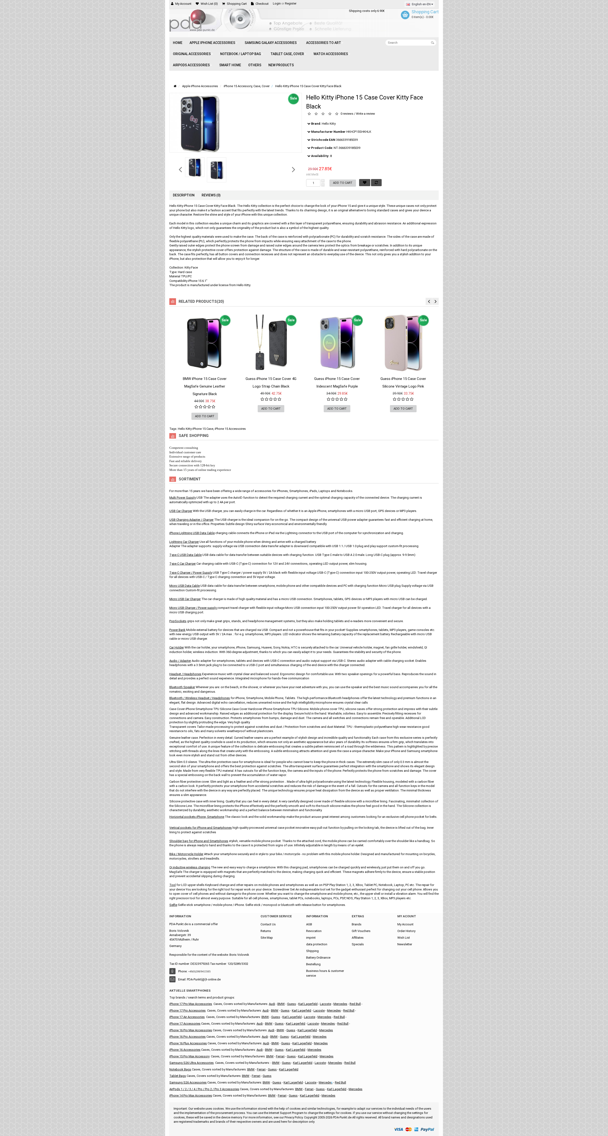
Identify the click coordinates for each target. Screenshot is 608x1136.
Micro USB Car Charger (185, 599)
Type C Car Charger (182, 563)
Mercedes (340, 1004)
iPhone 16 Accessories (184, 1049)
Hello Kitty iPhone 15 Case (195, 429)
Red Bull (355, 1004)
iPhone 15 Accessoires (230, 429)
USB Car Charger (180, 511)
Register (290, 3)
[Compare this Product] (232, 384)
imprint (311, 937)
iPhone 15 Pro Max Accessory (189, 1056)
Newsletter (404, 944)
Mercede (325, 1082)
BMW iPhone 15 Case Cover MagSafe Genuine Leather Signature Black (205, 386)
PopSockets (177, 621)
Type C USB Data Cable (185, 555)
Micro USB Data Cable (184, 585)
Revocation (314, 931)
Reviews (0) (211, 195)
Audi (272, 1004)
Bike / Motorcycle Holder (186, 854)
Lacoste (325, 1004)
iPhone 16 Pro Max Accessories (190, 1030)
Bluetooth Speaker (182, 687)
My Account (405, 924)
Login (277, 3)
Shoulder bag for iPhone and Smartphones (198, 841)
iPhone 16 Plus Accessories (188, 1043)
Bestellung (313, 964)
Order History (406, 931)
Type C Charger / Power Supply (190, 572)
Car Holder (176, 647)
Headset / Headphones (185, 674)
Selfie (173, 905)
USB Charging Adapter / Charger (191, 519)
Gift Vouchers (361, 931)
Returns (266, 931)
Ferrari (280, 1056)
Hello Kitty (329, 123)
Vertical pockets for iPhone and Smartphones (200, 827)
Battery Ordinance (318, 957)
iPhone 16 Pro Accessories (187, 1036)
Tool (172, 885)
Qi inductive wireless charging (189, 867)
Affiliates (358, 937)
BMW (281, 1004)
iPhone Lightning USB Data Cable (192, 533)
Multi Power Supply (182, 497)
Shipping (312, 951)
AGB (309, 924)
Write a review (365, 114)
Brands (356, 924)
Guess (275, 1017)
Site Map (267, 937)
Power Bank (177, 630)
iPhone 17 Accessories (184, 1023)
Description (184, 195)
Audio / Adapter (180, 661)
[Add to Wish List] (177, 384)
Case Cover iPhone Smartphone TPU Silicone (200, 709)
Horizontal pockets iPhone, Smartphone (196, 817)
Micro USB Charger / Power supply (193, 608)
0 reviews (347, 114)
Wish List (403, 937)
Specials (358, 944)
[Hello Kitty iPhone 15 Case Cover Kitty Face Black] (194, 167)
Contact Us (268, 924)
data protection (316, 944)
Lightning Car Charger (184, 542)
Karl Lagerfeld (292, 1017)
